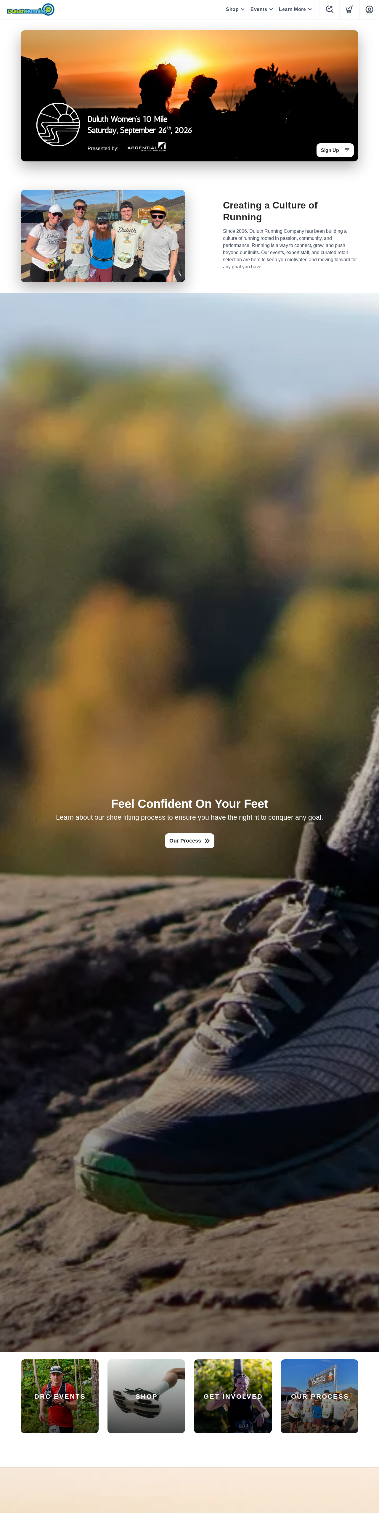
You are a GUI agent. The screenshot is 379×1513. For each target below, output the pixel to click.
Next (349, 94)
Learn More (292, 9)
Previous (30, 94)
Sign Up (330, 150)
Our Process (185, 841)
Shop (232, 9)
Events (258, 9)
